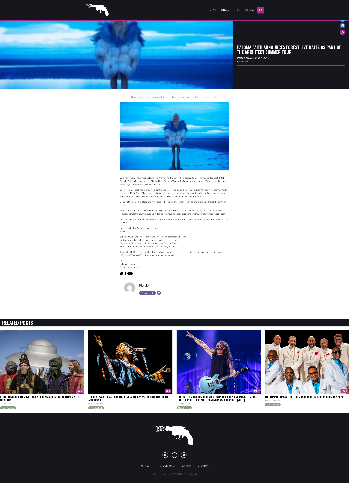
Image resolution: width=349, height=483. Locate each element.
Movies (225, 10)
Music (213, 10)
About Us (145, 465)
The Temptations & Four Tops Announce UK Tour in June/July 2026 (304, 397)
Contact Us (203, 465)
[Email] (159, 293)
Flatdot (144, 285)
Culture (249, 10)
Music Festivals (144, 97)
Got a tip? (186, 465)
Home (133, 97)
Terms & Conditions (165, 465)
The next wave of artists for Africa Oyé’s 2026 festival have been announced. (128, 398)
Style (237, 10)
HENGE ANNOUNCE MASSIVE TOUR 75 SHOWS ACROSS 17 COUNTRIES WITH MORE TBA (39, 398)
